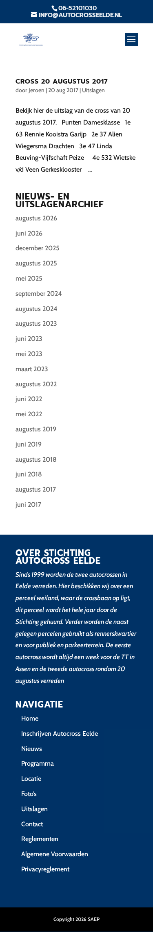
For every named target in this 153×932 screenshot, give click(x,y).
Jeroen (36, 90)
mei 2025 (29, 278)
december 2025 (38, 248)
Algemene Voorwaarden (54, 854)
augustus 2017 (36, 489)
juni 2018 (29, 474)
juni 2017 (28, 504)
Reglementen (39, 839)
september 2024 (39, 293)
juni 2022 (29, 399)
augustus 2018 (36, 459)
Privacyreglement (45, 869)
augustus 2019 (36, 429)
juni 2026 (29, 233)
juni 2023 (29, 338)
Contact (32, 824)
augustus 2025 (36, 263)
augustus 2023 (36, 323)
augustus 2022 (36, 384)
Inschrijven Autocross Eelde (59, 733)
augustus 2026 (36, 218)
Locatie (31, 778)
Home (29, 718)
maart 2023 (32, 369)
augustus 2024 (37, 309)
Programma (37, 763)
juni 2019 (29, 444)
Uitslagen (93, 90)
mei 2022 (29, 414)
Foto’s (29, 794)
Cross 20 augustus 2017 (62, 81)
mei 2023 (29, 354)
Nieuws (31, 749)
